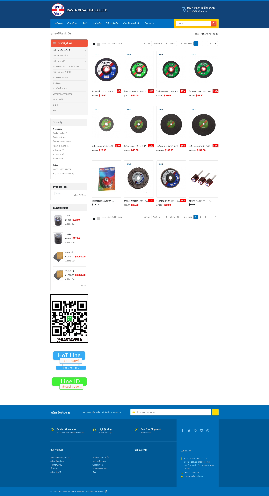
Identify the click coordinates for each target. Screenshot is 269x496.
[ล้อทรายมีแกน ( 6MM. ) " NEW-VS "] (203, 162)
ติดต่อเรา (149, 23)
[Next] (216, 43)
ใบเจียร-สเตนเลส (62, 141)
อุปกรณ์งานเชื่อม (57, 461)
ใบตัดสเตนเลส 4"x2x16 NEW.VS (105, 146)
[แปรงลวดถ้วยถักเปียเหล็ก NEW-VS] (106, 162)
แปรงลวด (58, 150)
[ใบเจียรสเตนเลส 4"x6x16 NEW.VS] (171, 52)
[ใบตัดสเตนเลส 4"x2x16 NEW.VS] (106, 107)
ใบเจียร (57, 193)
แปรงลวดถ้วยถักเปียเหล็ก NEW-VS (105, 201)
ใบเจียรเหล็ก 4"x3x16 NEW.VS (104, 91)
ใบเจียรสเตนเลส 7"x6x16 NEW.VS (202, 91)
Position (156, 43)
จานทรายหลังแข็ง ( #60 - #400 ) (169, 201)
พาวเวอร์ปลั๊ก (97, 465)
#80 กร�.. (69, 252)
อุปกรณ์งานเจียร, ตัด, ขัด (60, 457)
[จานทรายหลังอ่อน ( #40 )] (58, 238)
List (98, 45)
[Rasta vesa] (80, 10)
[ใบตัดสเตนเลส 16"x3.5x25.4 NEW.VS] (203, 107)
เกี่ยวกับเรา (72, 23)
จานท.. (68, 215)
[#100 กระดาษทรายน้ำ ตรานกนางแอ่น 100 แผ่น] (58, 275)
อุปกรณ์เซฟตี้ (55, 472)
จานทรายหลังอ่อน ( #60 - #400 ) (137, 201)
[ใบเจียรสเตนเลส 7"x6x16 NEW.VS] (203, 52)
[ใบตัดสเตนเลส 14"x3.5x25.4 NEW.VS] (171, 107)
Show (172, 43)
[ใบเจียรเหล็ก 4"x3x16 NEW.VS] (106, 52)
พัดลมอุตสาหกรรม (99, 468)
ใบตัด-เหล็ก (59, 137)
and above (63, 173)
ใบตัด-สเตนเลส (61, 146)
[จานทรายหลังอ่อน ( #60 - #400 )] (139, 162)
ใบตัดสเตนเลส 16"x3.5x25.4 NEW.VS (204, 146)
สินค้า (85, 23)
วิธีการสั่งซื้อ (112, 23)
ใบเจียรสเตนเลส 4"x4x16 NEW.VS (137, 91)
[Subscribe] (215, 412)
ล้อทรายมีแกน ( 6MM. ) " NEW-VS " (203, 201)
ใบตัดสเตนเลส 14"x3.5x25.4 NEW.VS (171, 146)
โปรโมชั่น (97, 23)
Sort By (147, 43)
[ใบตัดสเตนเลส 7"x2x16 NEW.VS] (139, 107)
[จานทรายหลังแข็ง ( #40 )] (58, 220)
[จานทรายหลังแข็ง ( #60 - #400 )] (171, 162)
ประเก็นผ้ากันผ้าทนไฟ (100, 457)
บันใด (94, 472)
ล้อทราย (58, 158)
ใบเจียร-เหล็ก (60, 133)
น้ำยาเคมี (53, 468)
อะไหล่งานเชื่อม (56, 465)
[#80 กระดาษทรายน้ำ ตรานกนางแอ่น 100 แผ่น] (58, 257)
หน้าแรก (59, 23)
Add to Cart (70, 224)
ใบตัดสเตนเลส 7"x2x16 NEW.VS (137, 146)
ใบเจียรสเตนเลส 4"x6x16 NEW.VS (170, 91)
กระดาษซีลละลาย (99, 461)
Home (197, 34)
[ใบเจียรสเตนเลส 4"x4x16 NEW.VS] (139, 52)
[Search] (213, 23)
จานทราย (58, 154)
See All (83, 285)
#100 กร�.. (70, 270)
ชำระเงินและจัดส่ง (131, 23)
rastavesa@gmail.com (194, 476)
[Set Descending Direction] (167, 43)
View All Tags (80, 195)
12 (178, 43)
